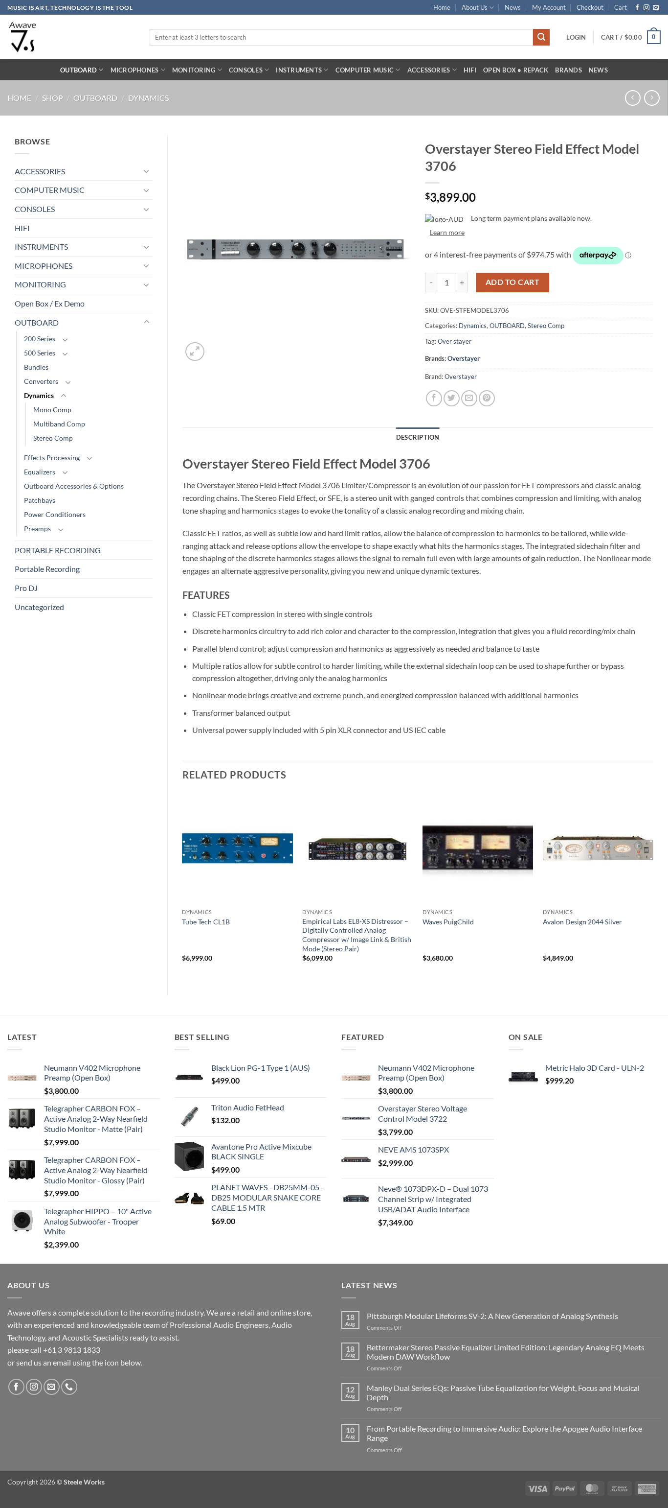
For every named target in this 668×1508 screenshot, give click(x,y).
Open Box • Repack (515, 70)
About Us (475, 7)
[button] (576, 37)
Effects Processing (52, 457)
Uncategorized (39, 607)
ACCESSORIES (428, 70)
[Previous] (183, 886)
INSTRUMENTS (299, 70)
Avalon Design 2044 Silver (582, 922)
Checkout (590, 7)
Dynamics (148, 97)
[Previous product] (651, 97)
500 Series (39, 353)
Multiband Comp (59, 424)
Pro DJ (26, 587)
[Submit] (541, 37)
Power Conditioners (55, 514)
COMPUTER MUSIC (364, 70)
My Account (549, 7)
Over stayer (454, 341)
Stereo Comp (53, 438)
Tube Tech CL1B (206, 922)
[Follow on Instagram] (646, 7)
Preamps (37, 528)
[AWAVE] (71, 37)
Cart (620, 7)
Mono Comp (52, 409)
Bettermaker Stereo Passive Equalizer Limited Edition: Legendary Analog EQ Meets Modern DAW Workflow (506, 1352)
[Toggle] (147, 171)
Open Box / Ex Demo (50, 303)
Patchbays (39, 500)
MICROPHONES (135, 70)
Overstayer (463, 358)
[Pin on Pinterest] (487, 398)
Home (441, 7)
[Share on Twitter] (452, 398)
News (513, 7)
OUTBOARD (78, 70)
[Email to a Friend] (469, 398)
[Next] (653, 886)
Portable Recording (47, 568)
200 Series (39, 338)
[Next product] (632, 97)
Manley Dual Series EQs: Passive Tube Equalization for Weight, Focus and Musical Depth (503, 1392)
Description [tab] (418, 437)
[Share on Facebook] (434, 398)
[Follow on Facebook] (637, 7)
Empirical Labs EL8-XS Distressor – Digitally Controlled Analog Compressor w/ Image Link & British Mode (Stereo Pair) (356, 935)
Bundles (36, 367)
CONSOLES (246, 70)
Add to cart (512, 282)
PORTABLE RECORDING (58, 550)
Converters (41, 381)
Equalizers (39, 472)
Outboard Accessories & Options (74, 486)
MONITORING (194, 70)
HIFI (470, 70)
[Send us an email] (656, 7)
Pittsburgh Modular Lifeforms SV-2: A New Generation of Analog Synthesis (492, 1315)
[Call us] (69, 1387)
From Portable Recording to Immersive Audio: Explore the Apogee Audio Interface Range (504, 1433)
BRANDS (568, 70)
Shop (52, 97)
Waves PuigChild (448, 922)
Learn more (447, 232)
